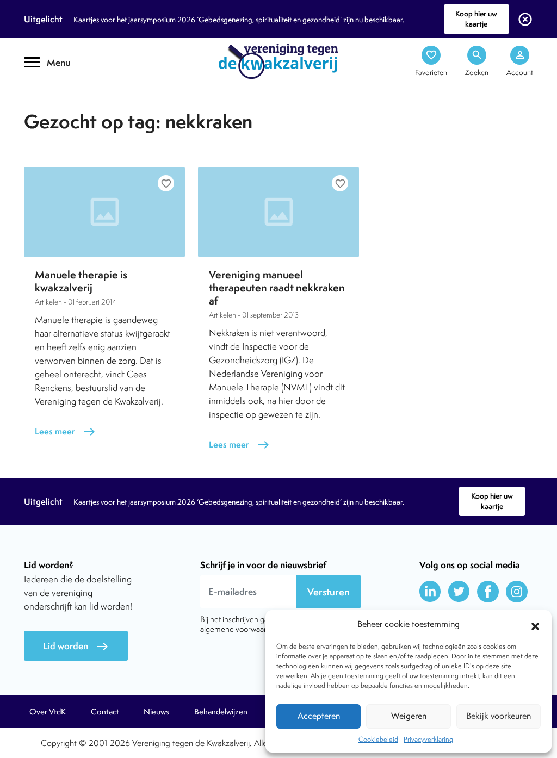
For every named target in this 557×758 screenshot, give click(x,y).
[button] (535, 624)
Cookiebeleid (378, 739)
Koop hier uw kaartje (476, 19)
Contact (105, 711)
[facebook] (488, 591)
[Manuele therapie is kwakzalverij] (104, 212)
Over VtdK (47, 711)
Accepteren (319, 716)
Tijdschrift (61, 96)
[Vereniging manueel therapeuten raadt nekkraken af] (278, 212)
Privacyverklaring (428, 739)
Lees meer (65, 431)
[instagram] (517, 591)
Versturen (328, 592)
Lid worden (76, 646)
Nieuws (156, 711)
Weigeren (408, 716)
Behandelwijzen (220, 711)
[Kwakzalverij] (278, 60)
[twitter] (459, 591)
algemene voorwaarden (240, 629)
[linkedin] (430, 591)
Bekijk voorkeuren (498, 716)
